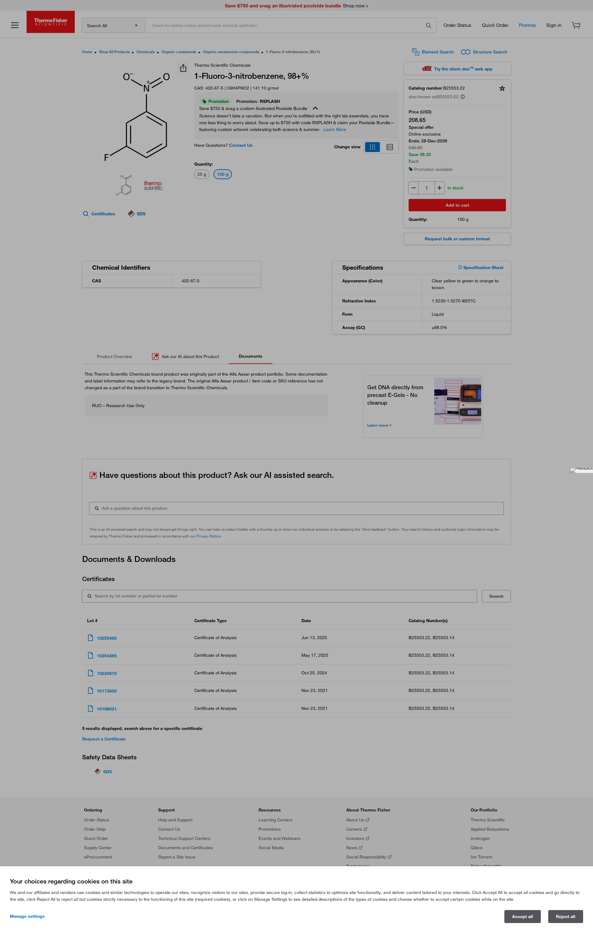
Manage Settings (27, 916)
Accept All (522, 916)
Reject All (565, 916)
